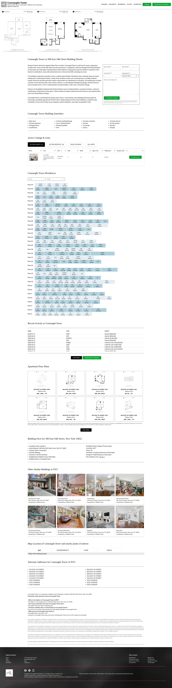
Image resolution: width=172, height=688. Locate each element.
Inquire (147, 4)
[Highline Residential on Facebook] (25, 670)
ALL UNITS (91, 144)
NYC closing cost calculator (79, 615)
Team (7, 659)
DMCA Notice (101, 673)
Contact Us (27, 662)
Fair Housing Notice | (110, 673)
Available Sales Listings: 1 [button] (37, 446)
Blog (25, 661)
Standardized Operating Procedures (124, 673)
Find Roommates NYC (29, 659)
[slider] (86, 31)
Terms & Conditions (84, 673)
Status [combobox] (30, 179)
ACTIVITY (129, 4)
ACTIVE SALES (36, 144)
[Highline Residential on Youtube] (33, 670)
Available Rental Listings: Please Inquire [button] (99, 446)
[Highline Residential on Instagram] (29, 670)
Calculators (8, 662)
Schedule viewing (111, 98)
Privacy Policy (93, 673)
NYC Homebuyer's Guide (30, 657)
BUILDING (104, 4)
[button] (40, 185)
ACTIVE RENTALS (56, 144)
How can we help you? (110, 79)
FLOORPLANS (137, 4)
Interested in (125, 73)
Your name (107, 66)
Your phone (107, 73)
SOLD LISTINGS (75, 144)
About (7, 657)
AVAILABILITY (112, 4)
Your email (125, 66)
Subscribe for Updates (92, 357)
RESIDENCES (121, 4)
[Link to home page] (4, 4)
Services (8, 661)
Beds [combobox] (49, 179)
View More (76, 357)
